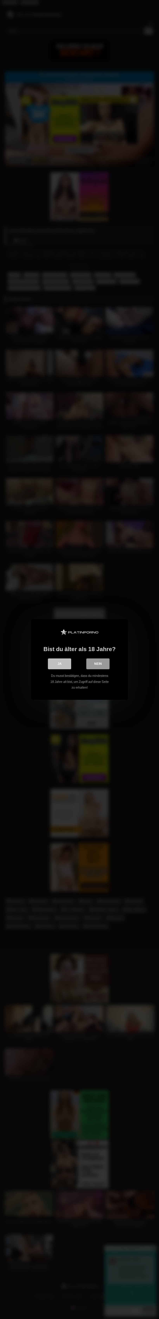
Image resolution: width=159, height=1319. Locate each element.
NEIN (98, 663)
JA (60, 663)
